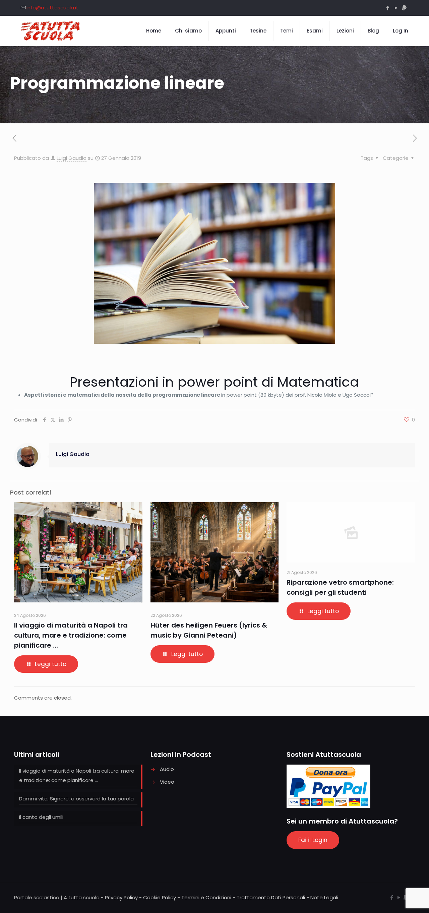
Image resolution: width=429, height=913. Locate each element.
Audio (167, 769)
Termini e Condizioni (206, 897)
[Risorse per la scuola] (51, 31)
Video (167, 781)
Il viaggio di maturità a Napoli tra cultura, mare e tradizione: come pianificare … (71, 635)
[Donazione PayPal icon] (404, 7)
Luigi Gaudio (71, 157)
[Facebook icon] (387, 7)
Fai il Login (312, 840)
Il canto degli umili (41, 817)
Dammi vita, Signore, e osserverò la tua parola (76, 798)
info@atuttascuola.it (52, 7)
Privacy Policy (121, 897)
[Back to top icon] (397, 899)
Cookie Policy (159, 897)
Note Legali (324, 897)
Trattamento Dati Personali (271, 897)
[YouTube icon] (396, 7)
